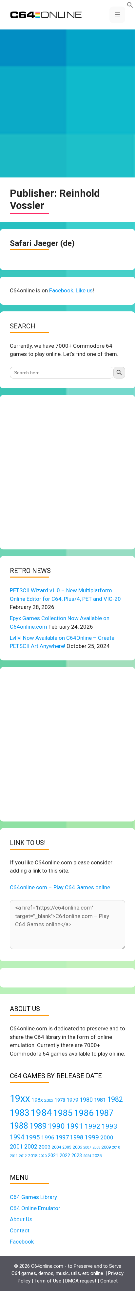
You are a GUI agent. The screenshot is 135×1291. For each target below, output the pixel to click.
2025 (97, 1155)
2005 (66, 1147)
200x (48, 1100)
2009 (106, 1147)
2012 (23, 1156)
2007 (87, 1147)
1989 (38, 1126)
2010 (116, 1147)
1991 (74, 1126)
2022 (65, 1155)
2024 (87, 1155)
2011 (14, 1155)
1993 (109, 1126)
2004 (56, 1147)
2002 (30, 1146)
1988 (19, 1126)
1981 (100, 1100)
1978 (60, 1100)
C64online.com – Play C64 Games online (60, 887)
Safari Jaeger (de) (42, 243)
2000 (106, 1137)
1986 (84, 1113)
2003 (44, 1147)
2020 (43, 1156)
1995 (33, 1137)
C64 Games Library (33, 1197)
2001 (16, 1146)
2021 (53, 1155)
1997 (62, 1137)
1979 (72, 1100)
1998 (76, 1137)
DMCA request (80, 1281)
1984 (41, 1112)
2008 (96, 1147)
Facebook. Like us (71, 290)
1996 (47, 1137)
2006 (77, 1147)
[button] (130, 6)
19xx (20, 1098)
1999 (92, 1137)
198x (37, 1100)
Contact (19, 1230)
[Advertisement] (67, 103)
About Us (21, 1219)
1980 (86, 1099)
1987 (104, 1113)
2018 (32, 1155)
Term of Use (47, 1281)
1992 (92, 1126)
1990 (56, 1126)
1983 (19, 1113)
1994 (17, 1137)
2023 (76, 1155)
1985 (63, 1113)
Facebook (22, 1241)
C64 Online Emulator (35, 1208)
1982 (115, 1099)
